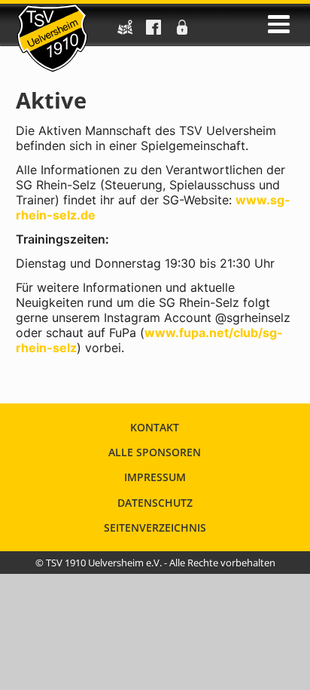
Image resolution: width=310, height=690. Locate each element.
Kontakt (154, 427)
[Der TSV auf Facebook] (153, 32)
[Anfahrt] (125, 32)
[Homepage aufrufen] (52, 38)
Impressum (155, 477)
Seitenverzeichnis (155, 527)
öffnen (279, 24)
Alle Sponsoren (154, 452)
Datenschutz (155, 502)
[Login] (182, 32)
